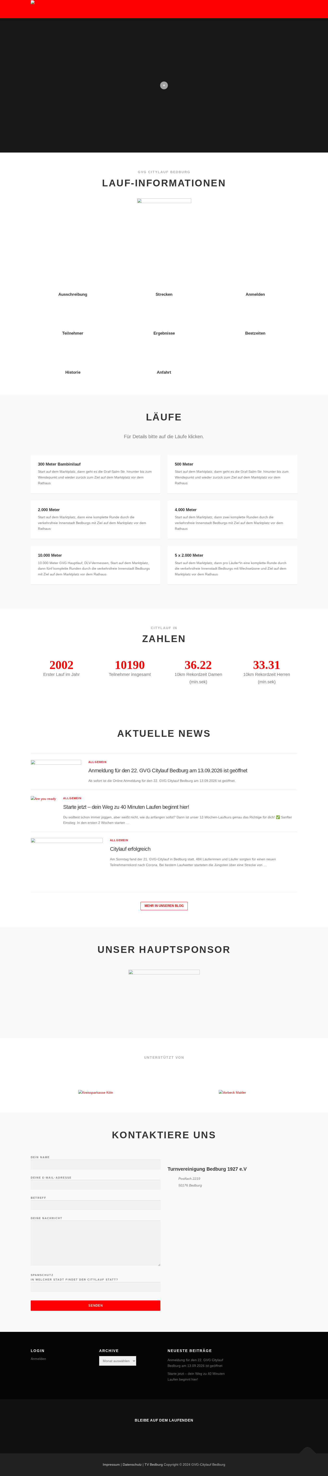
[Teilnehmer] (73, 313)
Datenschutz (132, 1464)
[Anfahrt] (164, 352)
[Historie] (73, 352)
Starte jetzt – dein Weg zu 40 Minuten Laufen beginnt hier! (126, 807)
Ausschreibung (72, 294)
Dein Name (40, 1157)
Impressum (111, 1464)
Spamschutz (74, 1277)
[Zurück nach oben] (307, 1453)
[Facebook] (164, 1430)
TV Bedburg (154, 1464)
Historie (72, 372)
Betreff (38, 1197)
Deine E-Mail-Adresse (51, 1177)
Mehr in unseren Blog (164, 906)
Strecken (164, 294)
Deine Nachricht (46, 1218)
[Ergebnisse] (164, 313)
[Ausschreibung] (73, 274)
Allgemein (97, 762)
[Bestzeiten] (255, 313)
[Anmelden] (255, 274)
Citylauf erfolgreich (130, 849)
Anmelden (255, 294)
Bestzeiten (255, 333)
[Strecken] (164, 274)
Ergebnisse (164, 333)
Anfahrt (164, 372)
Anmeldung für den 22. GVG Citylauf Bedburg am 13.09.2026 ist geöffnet (167, 770)
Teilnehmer (72, 333)
